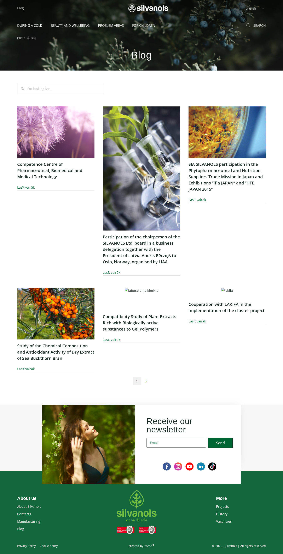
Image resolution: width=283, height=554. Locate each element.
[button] (254, 8)
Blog (20, 8)
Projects (222, 506)
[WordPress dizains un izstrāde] (149, 545)
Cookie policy (49, 546)
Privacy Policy (26, 546)
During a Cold (29, 25)
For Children (143, 25)
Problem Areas (111, 25)
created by (136, 546)
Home (21, 38)
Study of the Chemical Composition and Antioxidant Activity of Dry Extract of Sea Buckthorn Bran (55, 352)
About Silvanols (29, 506)
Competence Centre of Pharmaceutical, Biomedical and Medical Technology (49, 170)
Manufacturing (28, 521)
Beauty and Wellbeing (70, 25)
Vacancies (224, 521)
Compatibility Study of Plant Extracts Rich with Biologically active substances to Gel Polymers (139, 323)
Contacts (24, 514)
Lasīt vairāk (26, 187)
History (221, 514)
